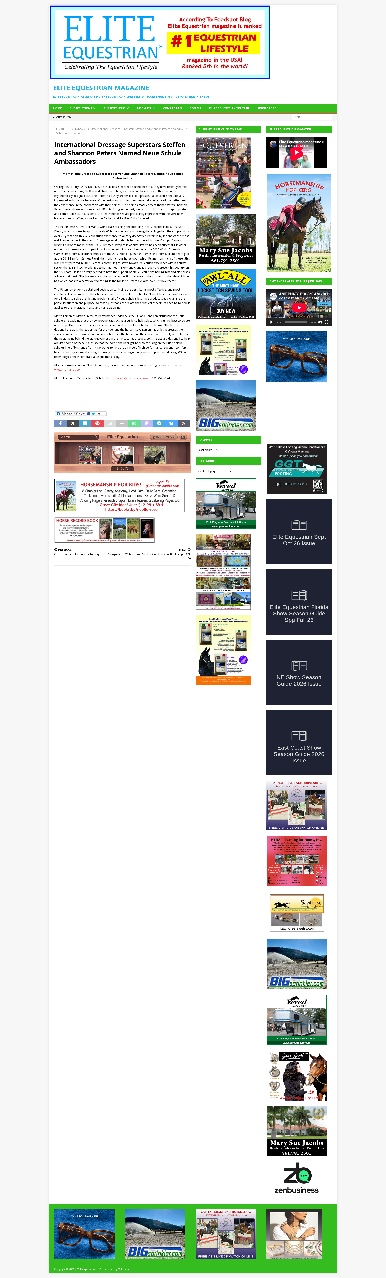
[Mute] (320, 322)
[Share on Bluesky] (171, 423)
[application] (299, 307)
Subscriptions (81, 108)
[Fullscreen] (326, 322)
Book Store (267, 108)
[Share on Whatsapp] (134, 423)
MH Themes (124, 1269)
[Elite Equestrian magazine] (159, 77)
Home (57, 108)
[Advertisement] (226, 715)
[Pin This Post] (97, 423)
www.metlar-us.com (68, 369)
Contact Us (172, 108)
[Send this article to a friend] (110, 423)
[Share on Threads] (184, 423)
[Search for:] (312, 117)
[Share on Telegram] (159, 423)
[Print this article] (122, 423)
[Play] (272, 322)
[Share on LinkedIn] (85, 423)
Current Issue (114, 108)
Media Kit (144, 108)
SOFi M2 (195, 108)
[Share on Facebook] (60, 423)
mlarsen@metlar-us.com (130, 378)
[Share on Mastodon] (147, 423)
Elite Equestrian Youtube (229, 108)
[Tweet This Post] (73, 423)
